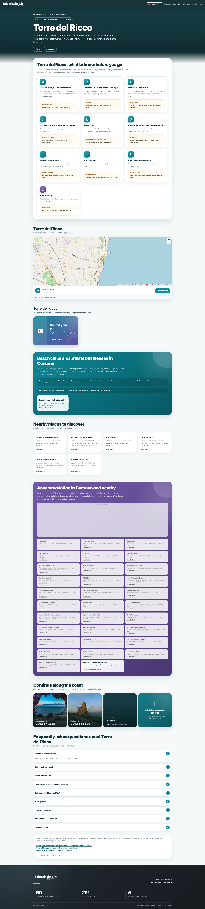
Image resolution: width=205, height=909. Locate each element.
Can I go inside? (41, 801)
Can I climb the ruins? (44, 810)
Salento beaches (170, 4)
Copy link (51, 49)
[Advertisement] (102, 521)
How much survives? (44, 767)
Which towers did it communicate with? (52, 784)
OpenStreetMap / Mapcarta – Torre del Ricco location (55, 850)
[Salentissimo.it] (13, 4)
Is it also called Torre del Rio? (47, 793)
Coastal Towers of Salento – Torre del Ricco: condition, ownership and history (64, 845)
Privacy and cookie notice (161, 882)
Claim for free (43, 546)
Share (39, 49)
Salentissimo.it (38, 14)
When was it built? (43, 776)
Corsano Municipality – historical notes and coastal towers (57, 848)
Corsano (50, 14)
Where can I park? (43, 827)
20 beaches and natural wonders (190, 4)
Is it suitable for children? (46, 819)
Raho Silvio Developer (147, 906)
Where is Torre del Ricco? (46, 754)
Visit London (167, 906)
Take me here (163, 290)
